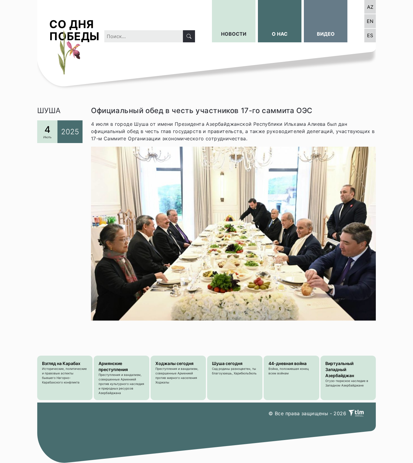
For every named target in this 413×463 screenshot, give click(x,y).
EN (370, 21)
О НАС (280, 34)
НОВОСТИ (233, 34)
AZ (370, 7)
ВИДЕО (326, 34)
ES (370, 35)
